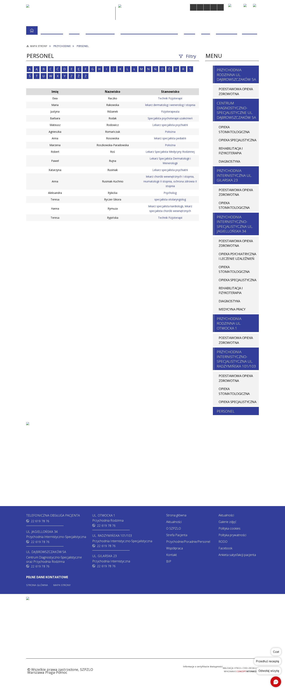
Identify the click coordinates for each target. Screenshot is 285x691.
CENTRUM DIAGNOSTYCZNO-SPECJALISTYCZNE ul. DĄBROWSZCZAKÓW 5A (236, 110)
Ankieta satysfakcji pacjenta (237, 555)
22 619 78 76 (40, 521)
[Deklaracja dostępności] (207, 7)
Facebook (225, 548)
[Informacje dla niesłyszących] (213, 7)
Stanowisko (170, 91)
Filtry (191, 56)
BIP (168, 561)
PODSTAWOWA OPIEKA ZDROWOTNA (236, 91)
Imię (55, 91)
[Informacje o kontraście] (220, 7)
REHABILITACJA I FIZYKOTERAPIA (231, 150)
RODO (222, 541)
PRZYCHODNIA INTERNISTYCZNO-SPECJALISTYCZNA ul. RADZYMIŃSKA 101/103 (236, 358)
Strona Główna (37, 585)
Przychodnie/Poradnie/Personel (188, 541)
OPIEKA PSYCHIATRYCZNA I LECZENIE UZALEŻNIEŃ (237, 256)
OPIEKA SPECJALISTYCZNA (237, 140)
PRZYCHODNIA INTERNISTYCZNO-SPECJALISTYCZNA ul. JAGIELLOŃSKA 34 (235, 224)
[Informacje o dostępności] (200, 7)
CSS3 (129, 669)
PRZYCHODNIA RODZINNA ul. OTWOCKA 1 (229, 323)
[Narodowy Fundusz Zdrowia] (234, 7)
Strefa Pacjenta (176, 535)
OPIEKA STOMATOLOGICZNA (234, 129)
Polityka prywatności (232, 535)
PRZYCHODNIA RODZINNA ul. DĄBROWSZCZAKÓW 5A (236, 74)
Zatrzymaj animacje (193, 7)
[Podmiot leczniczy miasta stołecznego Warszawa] (134, 12)
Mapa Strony (62, 585)
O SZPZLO (173, 528)
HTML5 (123, 669)
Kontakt (171, 555)
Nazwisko (112, 91)
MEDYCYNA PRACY (232, 309)
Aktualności (174, 522)
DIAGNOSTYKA (229, 161)
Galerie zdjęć (227, 522)
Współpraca (174, 548)
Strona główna (176, 515)
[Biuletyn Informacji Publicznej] (246, 7)
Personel (226, 411)
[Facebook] (256, 7)
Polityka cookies (229, 528)
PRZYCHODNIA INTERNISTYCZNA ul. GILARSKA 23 (234, 175)
